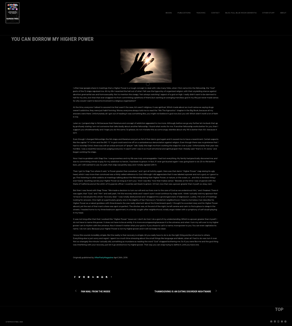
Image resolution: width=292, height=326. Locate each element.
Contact (215, 13)
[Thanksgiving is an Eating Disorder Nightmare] (184, 291)
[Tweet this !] (79, 277)
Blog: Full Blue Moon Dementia (241, 13)
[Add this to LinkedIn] (93, 277)
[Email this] (97, 277)
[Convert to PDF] (107, 277)
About (283, 13)
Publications (184, 13)
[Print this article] (102, 277)
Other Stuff (268, 13)
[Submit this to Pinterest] (84, 277)
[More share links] (111, 277)
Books (169, 13)
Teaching (200, 13)
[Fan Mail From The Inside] (94, 291)
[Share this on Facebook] (75, 277)
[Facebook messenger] (88, 277)
